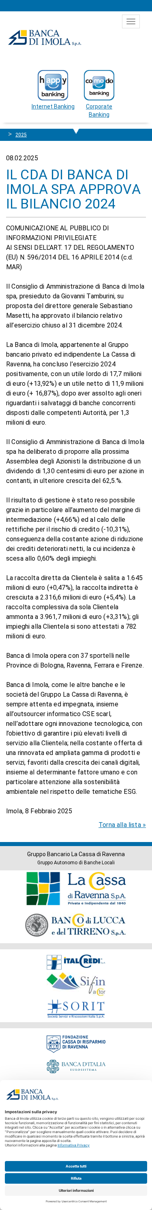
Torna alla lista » (122, 825)
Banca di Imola (44, 37)
